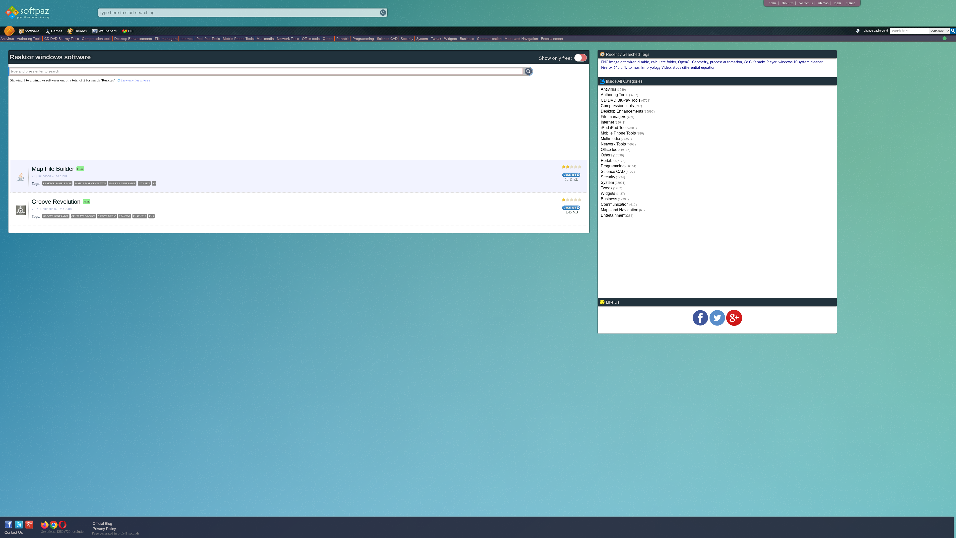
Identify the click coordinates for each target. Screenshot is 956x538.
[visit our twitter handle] (717, 324)
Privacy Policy (104, 529)
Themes (80, 31)
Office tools (311, 39)
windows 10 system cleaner (800, 62)
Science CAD (387, 39)
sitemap (823, 3)
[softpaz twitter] (19, 527)
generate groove (83, 216)
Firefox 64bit (611, 68)
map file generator (122, 183)
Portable (343, 39)
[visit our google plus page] (734, 324)
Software (32, 31)
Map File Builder (53, 168)
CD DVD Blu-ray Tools (61, 39)
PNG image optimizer (618, 62)
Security (407, 39)
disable (643, 62)
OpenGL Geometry (693, 62)
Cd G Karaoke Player (760, 62)
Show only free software (135, 80)
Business (467, 39)
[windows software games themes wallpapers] (30, 23)
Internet (186, 39)
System (422, 39)
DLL (131, 31)
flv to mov (631, 68)
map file (144, 183)
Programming (363, 39)
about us (787, 3)
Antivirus (7, 39)
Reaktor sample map (57, 183)
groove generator (56, 216)
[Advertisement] (157, 121)
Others (328, 39)
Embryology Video (656, 68)
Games (56, 31)
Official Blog (102, 523)
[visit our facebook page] (700, 324)
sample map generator (90, 183)
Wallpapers (107, 31)
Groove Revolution (56, 201)
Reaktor (124, 216)
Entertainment (552, 39)
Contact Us (13, 532)
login (837, 3)
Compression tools (96, 39)
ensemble (139, 216)
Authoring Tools (29, 39)
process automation (726, 62)
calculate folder (663, 62)
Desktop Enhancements (133, 39)
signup (850, 3)
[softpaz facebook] (8, 527)
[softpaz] (1, 33)
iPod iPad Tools (208, 39)
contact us (806, 3)
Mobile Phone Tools (238, 39)
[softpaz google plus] (29, 527)
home (773, 3)
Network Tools (288, 39)
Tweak (436, 39)
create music (107, 216)
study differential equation (694, 68)
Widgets (450, 39)
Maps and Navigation (521, 39)
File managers (166, 39)
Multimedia (265, 39)
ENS (151, 216)
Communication (489, 39)
